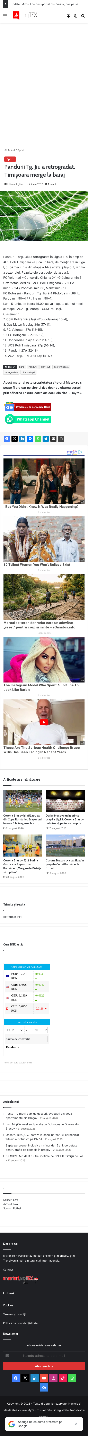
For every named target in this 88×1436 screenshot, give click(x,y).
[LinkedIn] (22, 439)
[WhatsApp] (38, 439)
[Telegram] (46, 439)
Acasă (11, 150)
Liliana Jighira (15, 184)
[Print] (61, 439)
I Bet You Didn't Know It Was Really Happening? (41, 507)
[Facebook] (7, 439)
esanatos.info (44, 633)
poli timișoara (61, 366)
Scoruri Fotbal (12, 1208)
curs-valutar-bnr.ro (23, 1062)
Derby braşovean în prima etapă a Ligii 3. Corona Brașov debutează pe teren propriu (65, 819)
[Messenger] (30, 439)
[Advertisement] (44, 79)
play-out (45, 366)
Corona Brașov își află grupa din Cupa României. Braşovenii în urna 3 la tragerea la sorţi (22, 819)
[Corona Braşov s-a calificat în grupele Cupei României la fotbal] (65, 846)
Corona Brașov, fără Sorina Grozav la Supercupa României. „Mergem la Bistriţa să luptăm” (22, 866)
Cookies (8, 1305)
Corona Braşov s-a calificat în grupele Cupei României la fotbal (65, 864)
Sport (20, 150)
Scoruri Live (10, 1199)
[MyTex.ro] (26, 15)
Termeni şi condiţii (14, 1314)
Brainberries (44, 512)
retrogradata (11, 372)
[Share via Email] (53, 439)
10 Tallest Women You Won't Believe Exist (36, 565)
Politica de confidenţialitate (20, 1323)
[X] (14, 439)
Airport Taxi (10, 1204)
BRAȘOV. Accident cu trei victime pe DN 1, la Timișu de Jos (44, 1156)
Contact (8, 1269)
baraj (22, 366)
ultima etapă (28, 372)
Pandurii (32, 366)
